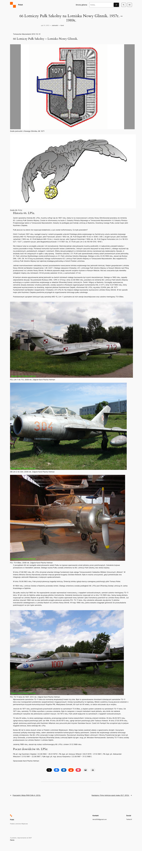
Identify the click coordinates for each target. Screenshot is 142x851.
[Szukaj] (116, 5)
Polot (20, 5)
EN (129, 5)
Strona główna (81, 5)
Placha (12, 840)
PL (124, 5)
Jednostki (55, 25)
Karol (62, 25)
